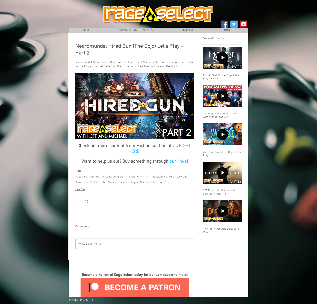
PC (97, 176)
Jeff (91, 176)
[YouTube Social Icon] (243, 24)
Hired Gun (164, 182)
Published (81, 176)
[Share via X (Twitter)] (86, 201)
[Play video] (134, 106)
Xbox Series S (110, 182)
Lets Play (80, 189)
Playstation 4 (134, 176)
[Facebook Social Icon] (224, 24)
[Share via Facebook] (77, 201)
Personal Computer (113, 176)
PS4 (147, 176)
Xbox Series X (83, 182)
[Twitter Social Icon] (234, 24)
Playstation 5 (159, 176)
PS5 (171, 176)
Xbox (97, 182)
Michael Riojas (129, 182)
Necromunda (147, 182)
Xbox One (181, 176)
